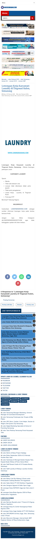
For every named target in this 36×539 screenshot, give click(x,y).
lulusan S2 (22, 401)
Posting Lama (30, 304)
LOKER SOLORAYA (8, 440)
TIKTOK (5, 390)
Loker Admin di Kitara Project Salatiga (14, 453)
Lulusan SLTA (20, 95)
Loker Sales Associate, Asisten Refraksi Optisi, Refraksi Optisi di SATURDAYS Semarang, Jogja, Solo (15, 334)
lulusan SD (13, 95)
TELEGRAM (6, 385)
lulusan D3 (5, 401)
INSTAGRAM (6, 383)
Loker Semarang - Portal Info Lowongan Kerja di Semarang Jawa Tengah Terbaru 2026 (20, 532)
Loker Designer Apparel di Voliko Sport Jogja (16, 485)
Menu (5, 13)
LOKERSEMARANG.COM (19, 209)
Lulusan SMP (28, 95)
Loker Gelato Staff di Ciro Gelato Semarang (16, 322)
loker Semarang (6, 95)
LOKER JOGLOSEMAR (9, 445)
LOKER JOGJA (7, 442)
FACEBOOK (6, 380)
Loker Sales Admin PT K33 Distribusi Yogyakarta (17, 483)
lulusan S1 (13, 401)
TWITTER (5, 388)
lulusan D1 (25, 398)
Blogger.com (21, 535)
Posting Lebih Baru (7, 304)
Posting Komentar (9, 300)
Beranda (19, 304)
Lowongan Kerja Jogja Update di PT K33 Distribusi (18, 511)
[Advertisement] (18, 115)
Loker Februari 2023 (23, 94)
